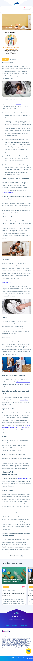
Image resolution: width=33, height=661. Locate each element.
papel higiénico (23, 400)
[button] (2, 658)
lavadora (18, 104)
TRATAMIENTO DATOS (23, 625)
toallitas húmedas (23, 479)
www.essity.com (11, 647)
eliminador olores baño (23, 382)
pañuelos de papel (7, 192)
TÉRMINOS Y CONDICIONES (11, 625)
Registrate (31, 658)
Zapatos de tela (6, 282)
